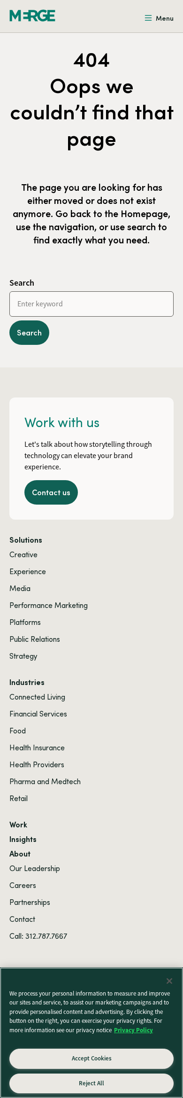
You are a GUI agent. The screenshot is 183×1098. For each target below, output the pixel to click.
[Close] (169, 981)
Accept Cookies (92, 1058)
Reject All (91, 1083)
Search (21, 282)
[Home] (32, 15)
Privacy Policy (133, 1030)
